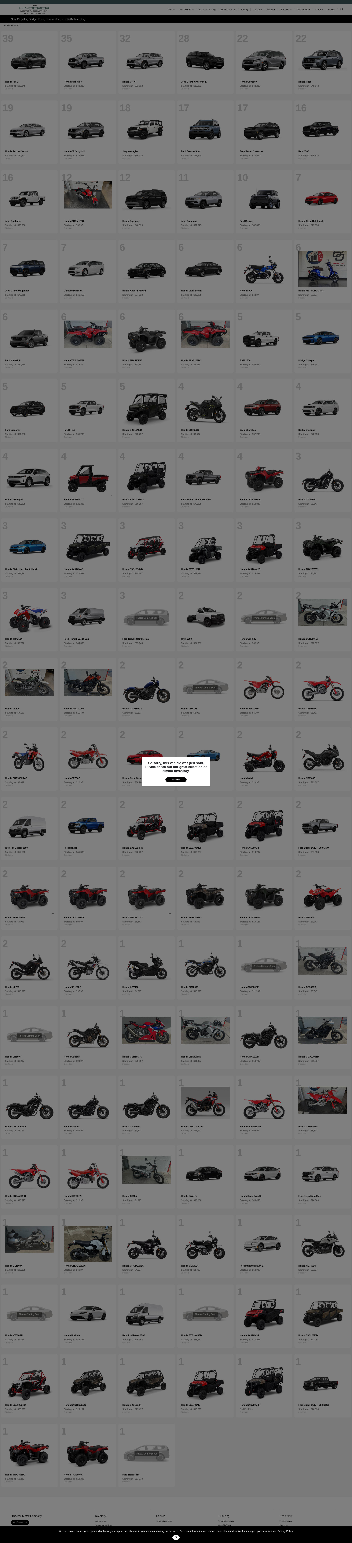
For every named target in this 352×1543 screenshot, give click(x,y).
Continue (176, 780)
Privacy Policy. (285, 1531)
